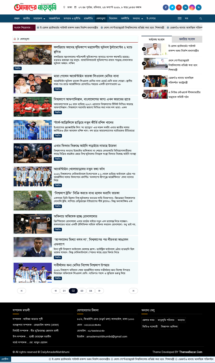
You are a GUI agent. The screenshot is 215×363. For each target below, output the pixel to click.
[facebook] (166, 7)
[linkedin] (185, 7)
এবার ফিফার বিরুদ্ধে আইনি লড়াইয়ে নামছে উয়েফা (85, 146)
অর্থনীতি (125, 18)
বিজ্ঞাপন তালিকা (169, 326)
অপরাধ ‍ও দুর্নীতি (72, 18)
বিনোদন (113, 18)
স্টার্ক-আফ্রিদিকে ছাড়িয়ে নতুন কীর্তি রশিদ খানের (83, 122)
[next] (99, 290)
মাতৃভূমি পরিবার (166, 320)
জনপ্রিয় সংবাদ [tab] (187, 39)
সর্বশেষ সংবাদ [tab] (157, 40)
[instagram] (179, 7)
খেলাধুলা (100, 18)
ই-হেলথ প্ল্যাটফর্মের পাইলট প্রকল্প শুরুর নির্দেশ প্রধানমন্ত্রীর (56, 27)
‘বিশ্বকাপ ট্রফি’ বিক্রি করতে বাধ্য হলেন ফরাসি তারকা (86, 193)
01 (64, 290)
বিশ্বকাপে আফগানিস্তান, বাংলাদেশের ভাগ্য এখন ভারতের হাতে (92, 99)
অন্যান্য (136, 18)
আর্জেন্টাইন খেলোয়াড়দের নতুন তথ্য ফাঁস (79, 169)
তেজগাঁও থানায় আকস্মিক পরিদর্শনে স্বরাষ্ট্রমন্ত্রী (180, 27)
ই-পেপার (151, 18)
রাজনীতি (88, 18)
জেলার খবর (148, 320)
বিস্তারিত (17, 68)
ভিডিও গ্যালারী (150, 326)
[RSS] (199, 7)
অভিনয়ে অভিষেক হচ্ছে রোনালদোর (75, 216)
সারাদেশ (37, 18)
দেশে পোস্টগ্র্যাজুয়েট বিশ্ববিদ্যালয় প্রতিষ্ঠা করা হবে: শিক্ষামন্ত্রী (121, 27)
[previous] (55, 290)
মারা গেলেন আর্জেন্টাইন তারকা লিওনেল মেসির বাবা (86, 76)
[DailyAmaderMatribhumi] (35, 7)
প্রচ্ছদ (17, 18)
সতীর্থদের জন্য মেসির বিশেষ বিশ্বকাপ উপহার (81, 265)
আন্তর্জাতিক (54, 18)
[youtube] (192, 7)
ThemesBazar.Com (190, 352)
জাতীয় (26, 18)
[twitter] (172, 7)
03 (82, 290)
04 (90, 290)
